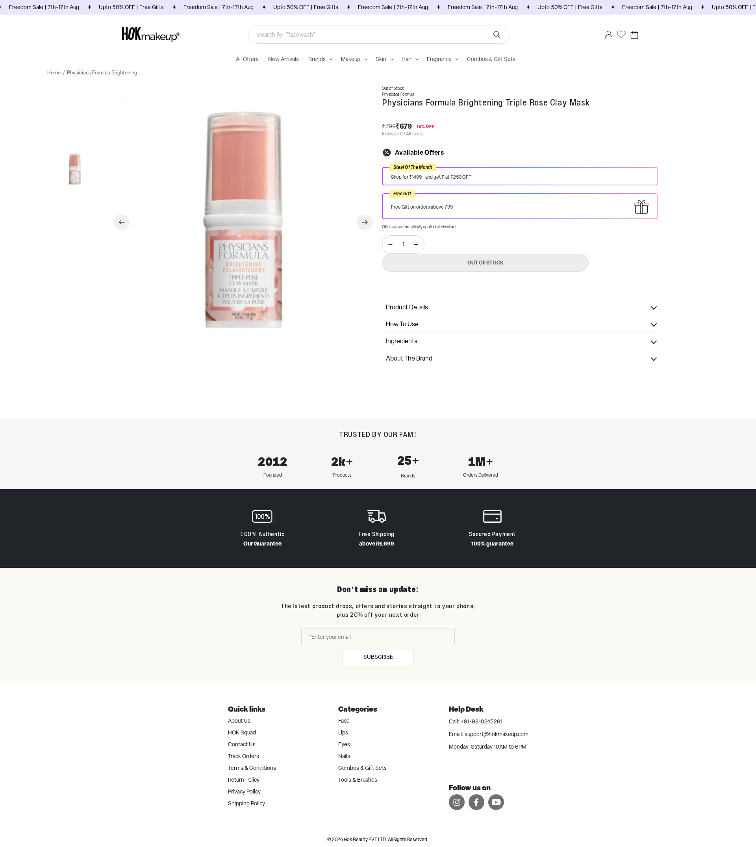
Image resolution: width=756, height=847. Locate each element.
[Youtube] (496, 801)
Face (344, 720)
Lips (343, 732)
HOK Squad (242, 732)
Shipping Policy (246, 803)
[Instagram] (457, 801)
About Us (239, 720)
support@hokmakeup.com (496, 734)
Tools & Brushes (357, 779)
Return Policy (243, 779)
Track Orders (243, 756)
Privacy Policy (244, 791)
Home (54, 73)
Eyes (344, 744)
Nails (344, 756)
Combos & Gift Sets (362, 767)
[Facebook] (476, 801)
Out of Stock (485, 262)
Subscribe (378, 656)
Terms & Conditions (252, 767)
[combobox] (379, 35)
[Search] (394, 34)
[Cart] (634, 34)
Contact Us (242, 744)
